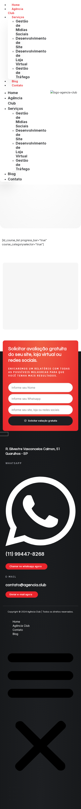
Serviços (15, 108)
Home (13, 93)
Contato (15, 179)
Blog (12, 174)
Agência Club (15, 11)
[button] (40, 710)
